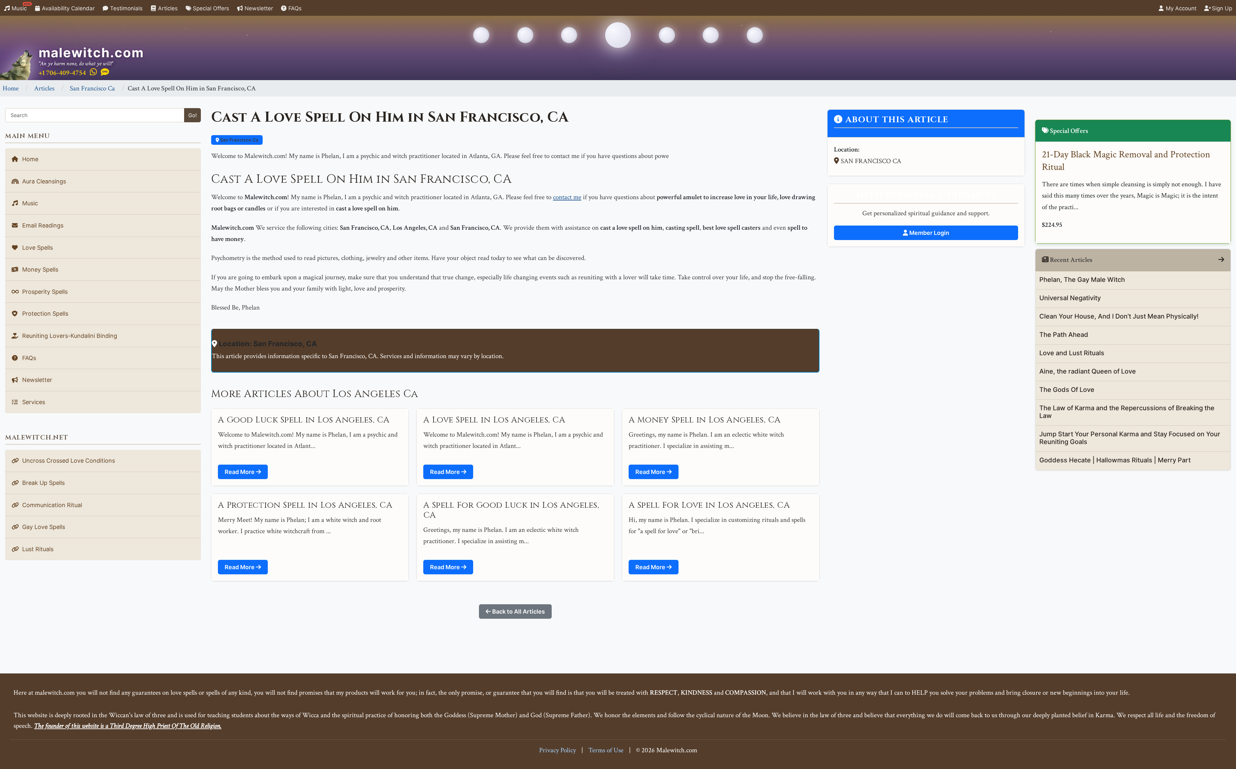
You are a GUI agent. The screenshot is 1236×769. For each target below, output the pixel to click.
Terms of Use (605, 750)
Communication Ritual (51, 505)
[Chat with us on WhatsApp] (93, 72)
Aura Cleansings (43, 181)
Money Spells (39, 269)
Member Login (928, 232)
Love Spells (37, 247)
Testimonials (125, 8)
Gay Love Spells (43, 526)
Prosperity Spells (44, 291)
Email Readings (42, 225)
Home (11, 88)
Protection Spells (44, 313)
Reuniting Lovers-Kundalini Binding (69, 335)
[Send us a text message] (105, 72)
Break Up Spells (43, 482)
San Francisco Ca (92, 88)
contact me (567, 197)
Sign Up (1221, 8)
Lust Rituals (37, 549)
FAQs (294, 8)
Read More (240, 471)
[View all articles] (1221, 259)
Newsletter (258, 8)
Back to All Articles (518, 611)
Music (20, 7)
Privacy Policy (557, 750)
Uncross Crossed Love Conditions (68, 460)
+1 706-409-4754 (62, 73)
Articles (167, 8)
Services (33, 402)
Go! (192, 115)
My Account (1180, 8)
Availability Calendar (67, 8)
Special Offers (210, 8)
